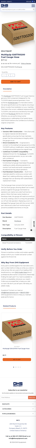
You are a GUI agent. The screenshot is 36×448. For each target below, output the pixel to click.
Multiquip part (13, 102)
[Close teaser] (31, 230)
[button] (34, 224)
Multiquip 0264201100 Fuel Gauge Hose (16, 348)
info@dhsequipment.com (9, 292)
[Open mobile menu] (33, 5)
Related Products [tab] (9, 306)
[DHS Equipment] (18, 384)
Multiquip (7, 96)
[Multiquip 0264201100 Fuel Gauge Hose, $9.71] (16, 328)
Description (7, 89)
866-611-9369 (24, 292)
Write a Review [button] (26, 63)
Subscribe (32, 397)
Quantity (5, 72)
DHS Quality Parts (21, 272)
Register (3, 1)
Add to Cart (17, 359)
